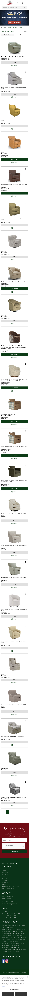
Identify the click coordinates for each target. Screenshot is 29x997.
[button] (2, 3)
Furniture (9, 27)
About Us (4, 878)
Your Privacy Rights (14, 989)
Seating (20, 27)
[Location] (18, 3)
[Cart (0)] (26, 3)
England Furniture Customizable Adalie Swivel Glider (12, 736)
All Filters (8, 35)
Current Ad (5, 874)
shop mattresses (14, 22)
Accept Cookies (21, 994)
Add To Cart (14, 159)
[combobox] (21, 35)
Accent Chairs (4, 29)
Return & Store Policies (8, 888)
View (14, 62)
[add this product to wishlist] (26, 41)
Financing (4, 880)
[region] (14, 986)
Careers (4, 884)
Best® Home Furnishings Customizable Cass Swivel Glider (13, 281)
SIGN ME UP (14, 851)
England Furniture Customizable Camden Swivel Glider (13, 56)
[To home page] (9, 2)
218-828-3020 (9, 902)
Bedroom (15, 27)
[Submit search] (25, 7)
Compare (15, 65)
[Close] (27, 977)
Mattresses (5, 872)
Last (20, 812)
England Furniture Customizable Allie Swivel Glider (12, 767)
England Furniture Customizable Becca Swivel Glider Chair (13, 797)
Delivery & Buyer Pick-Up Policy (10, 886)
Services (4, 876)
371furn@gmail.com (11, 904)
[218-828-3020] (22, 3)
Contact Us (5, 882)
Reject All (7, 994)
